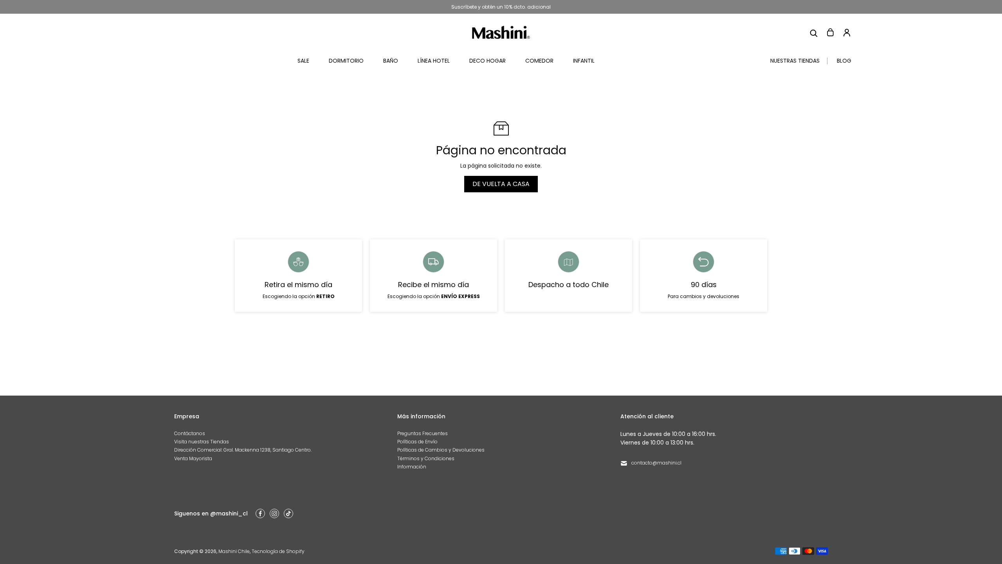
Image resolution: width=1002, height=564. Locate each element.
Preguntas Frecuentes (422, 433)
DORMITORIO (346, 61)
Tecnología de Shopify (278, 551)
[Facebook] (260, 513)
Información (411, 466)
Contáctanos (189, 433)
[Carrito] (830, 32)
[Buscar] (813, 32)
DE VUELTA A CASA (501, 183)
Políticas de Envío (417, 441)
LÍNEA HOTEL (434, 61)
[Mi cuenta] (846, 32)
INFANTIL (584, 61)
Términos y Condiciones (425, 458)
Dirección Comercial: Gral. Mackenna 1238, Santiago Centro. (243, 449)
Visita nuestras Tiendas (201, 441)
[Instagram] (274, 513)
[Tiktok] (288, 513)
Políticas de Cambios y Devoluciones (441, 449)
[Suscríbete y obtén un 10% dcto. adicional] (501, 7)
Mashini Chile (234, 551)
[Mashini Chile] (501, 32)
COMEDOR (539, 61)
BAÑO (390, 61)
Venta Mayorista (193, 458)
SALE (303, 61)
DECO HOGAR (487, 61)
